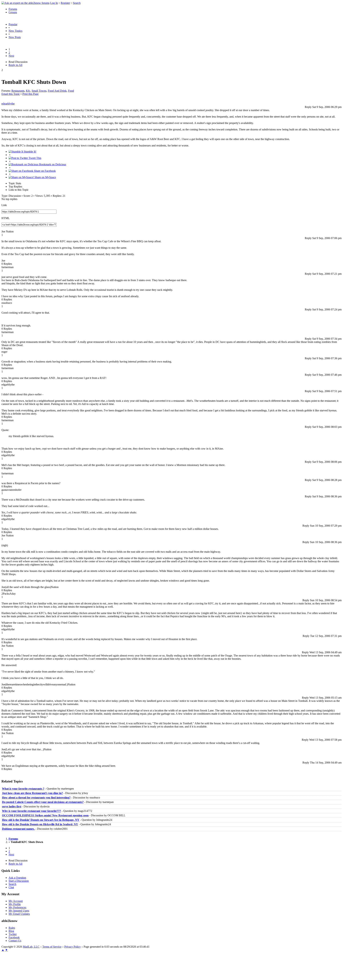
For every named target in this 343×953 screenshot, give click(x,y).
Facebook (14, 937)
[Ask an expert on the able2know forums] (25, 2)
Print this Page (30, 93)
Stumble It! (29, 151)
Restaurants (17, 90)
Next (11, 55)
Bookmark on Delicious (52, 164)
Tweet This (34, 157)
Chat (11, 887)
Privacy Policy (72, 946)
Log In (54, 2)
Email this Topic (10, 93)
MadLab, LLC (31, 946)
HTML (5, 218)
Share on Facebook (44, 170)
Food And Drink (57, 90)
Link (4, 205)
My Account (16, 901)
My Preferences (17, 907)
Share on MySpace (45, 177)
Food (71, 90)
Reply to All (15, 65)
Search (77, 2)
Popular (13, 24)
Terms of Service (51, 946)
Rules (12, 927)
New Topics (15, 30)
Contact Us (15, 940)
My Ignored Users (19, 910)
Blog (11, 930)
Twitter (13, 934)
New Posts (15, 37)
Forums (13, 9)
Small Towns (39, 90)
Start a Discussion (19, 880)
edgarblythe (8, 103)
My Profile (15, 904)
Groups (13, 12)
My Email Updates (19, 913)
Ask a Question (17, 877)
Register (65, 2)
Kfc (28, 90)
